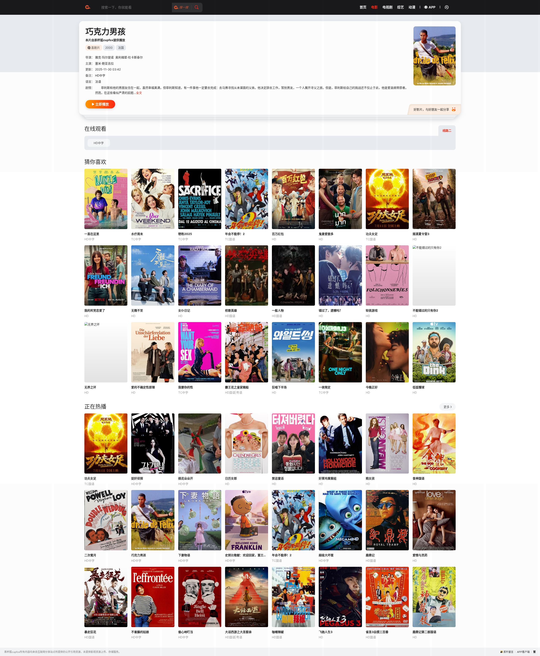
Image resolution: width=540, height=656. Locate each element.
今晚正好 (372, 387)
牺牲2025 (185, 234)
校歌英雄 (231, 310)
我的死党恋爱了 (94, 310)
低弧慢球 (418, 387)
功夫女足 (372, 234)
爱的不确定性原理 (143, 387)
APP (432, 7)
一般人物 (278, 310)
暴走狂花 (90, 632)
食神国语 (418, 478)
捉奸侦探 (137, 478)
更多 (447, 407)
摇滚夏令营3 (421, 234)
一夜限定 (325, 387)
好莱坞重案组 (327, 478)
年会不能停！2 (235, 234)
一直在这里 (91, 234)
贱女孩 (370, 478)
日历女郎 (231, 478)
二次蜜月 (90, 555)
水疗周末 (137, 234)
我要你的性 (185, 387)
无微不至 (137, 310)
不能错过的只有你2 (425, 310)
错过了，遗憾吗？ (330, 310)
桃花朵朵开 (185, 478)
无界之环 (90, 387)
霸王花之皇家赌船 (237, 387)
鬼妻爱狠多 (326, 234)
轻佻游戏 (372, 310)
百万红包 (278, 234)
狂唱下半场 (279, 387)
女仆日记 (184, 310)
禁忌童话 (278, 478)
